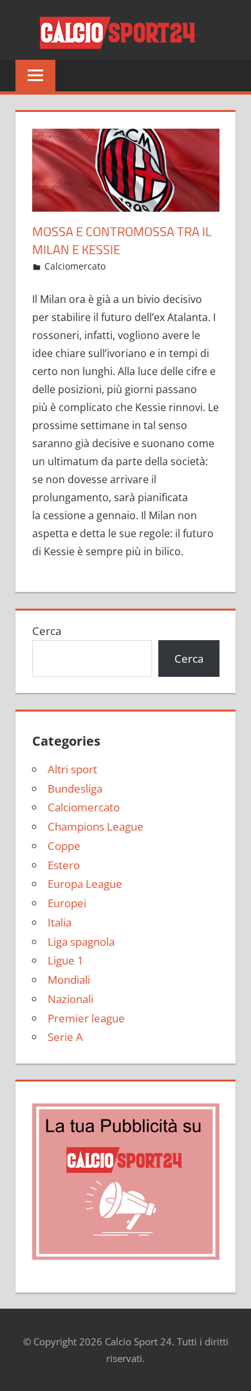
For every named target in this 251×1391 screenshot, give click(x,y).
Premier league (86, 1018)
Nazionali (70, 998)
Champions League (96, 826)
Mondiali (69, 979)
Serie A (65, 1036)
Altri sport (72, 769)
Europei (67, 903)
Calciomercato (75, 266)
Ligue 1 (66, 960)
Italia (59, 922)
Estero (64, 865)
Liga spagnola (81, 941)
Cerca (46, 630)
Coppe (64, 845)
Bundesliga (75, 788)
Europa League (85, 883)
